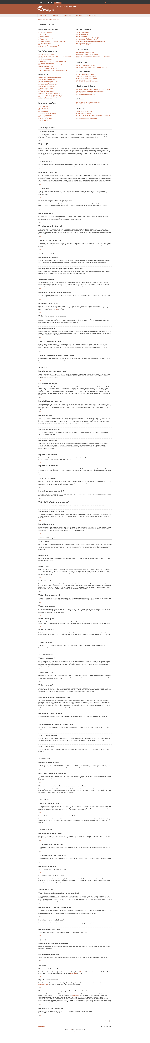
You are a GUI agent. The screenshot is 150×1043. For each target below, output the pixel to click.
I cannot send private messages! (85, 52)
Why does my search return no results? (86, 76)
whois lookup (75, 995)
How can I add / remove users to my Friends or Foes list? (91, 67)
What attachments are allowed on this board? (88, 102)
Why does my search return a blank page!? (87, 78)
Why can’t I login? (43, 39)
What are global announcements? (47, 113)
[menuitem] (73, 1031)
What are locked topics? (45, 118)
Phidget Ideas (91, 15)
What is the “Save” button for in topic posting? (50, 95)
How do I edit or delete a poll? (46, 86)
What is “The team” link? (82, 45)
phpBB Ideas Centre (43, 984)
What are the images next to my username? (50, 65)
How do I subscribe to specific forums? (86, 93)
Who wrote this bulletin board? (84, 111)
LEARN (50, 2)
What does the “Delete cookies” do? (48, 46)
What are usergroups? (82, 36)
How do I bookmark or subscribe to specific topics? (90, 91)
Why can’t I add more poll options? (47, 85)
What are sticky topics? (44, 117)
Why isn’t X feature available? (84, 113)
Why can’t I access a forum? (46, 88)
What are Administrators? (82, 32)
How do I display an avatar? (45, 66)
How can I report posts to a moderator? (49, 93)
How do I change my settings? (46, 54)
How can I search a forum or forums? (86, 74)
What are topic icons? (44, 120)
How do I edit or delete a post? (46, 79)
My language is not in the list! (46, 63)
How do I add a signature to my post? (48, 81)
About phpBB (73, 973)
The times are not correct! (45, 59)
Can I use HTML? (43, 108)
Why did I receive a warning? (46, 91)
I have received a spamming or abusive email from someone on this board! (93, 57)
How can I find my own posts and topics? (87, 82)
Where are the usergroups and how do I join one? (89, 38)
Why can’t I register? (43, 36)
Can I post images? (43, 111)
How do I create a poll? (44, 83)
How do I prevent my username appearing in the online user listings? (54, 57)
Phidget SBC (67, 15)
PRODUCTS (42, 2)
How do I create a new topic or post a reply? (50, 77)
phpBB (56, 309)
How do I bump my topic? (45, 99)
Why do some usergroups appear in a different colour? (90, 41)
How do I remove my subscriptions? (85, 94)
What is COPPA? (43, 34)
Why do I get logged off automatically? (49, 45)
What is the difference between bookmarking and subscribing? (93, 89)
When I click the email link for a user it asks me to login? (53, 70)
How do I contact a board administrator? (86, 118)
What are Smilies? (43, 110)
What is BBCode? (43, 106)
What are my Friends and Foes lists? (86, 65)
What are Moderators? (82, 34)
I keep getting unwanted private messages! (87, 54)
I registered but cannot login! (46, 38)
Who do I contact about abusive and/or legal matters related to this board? (93, 116)
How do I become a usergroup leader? (86, 39)
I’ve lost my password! (44, 43)
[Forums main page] (46, 9)
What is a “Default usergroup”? (84, 43)
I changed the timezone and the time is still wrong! (52, 61)
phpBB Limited (81, 972)
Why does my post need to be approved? (49, 97)
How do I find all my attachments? (85, 104)
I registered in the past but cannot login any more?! (52, 41)
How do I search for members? (84, 80)
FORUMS (57, 2)
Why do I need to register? (45, 32)
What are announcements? (45, 115)
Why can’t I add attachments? (46, 90)
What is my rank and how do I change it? (49, 68)
